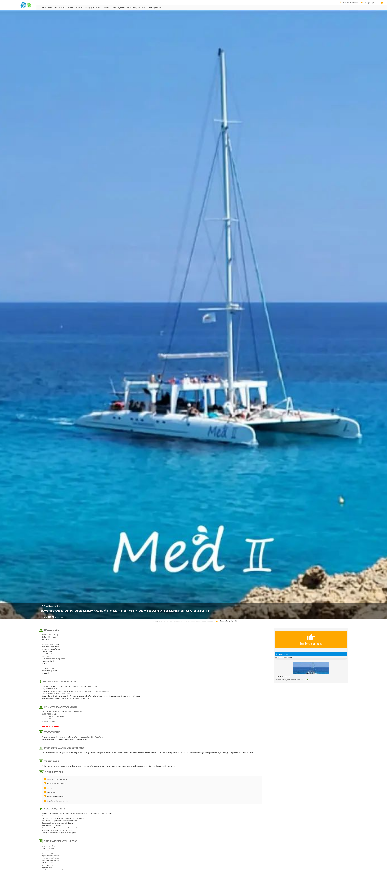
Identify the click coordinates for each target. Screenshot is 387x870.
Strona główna (157, 621)
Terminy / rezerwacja (311, 643)
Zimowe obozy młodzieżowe (137, 8)
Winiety (62, 8)
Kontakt (43, 8)
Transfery (106, 8)
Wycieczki (121, 8)
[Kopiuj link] (307, 680)
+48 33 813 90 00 (351, 2)
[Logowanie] (382, 2)
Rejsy (114, 8)
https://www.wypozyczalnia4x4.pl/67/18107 (291, 680)
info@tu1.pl (368, 2)
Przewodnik (79, 8)
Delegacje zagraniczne (93, 8)
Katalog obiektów (155, 8)
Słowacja (70, 8)
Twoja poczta (52, 8)
